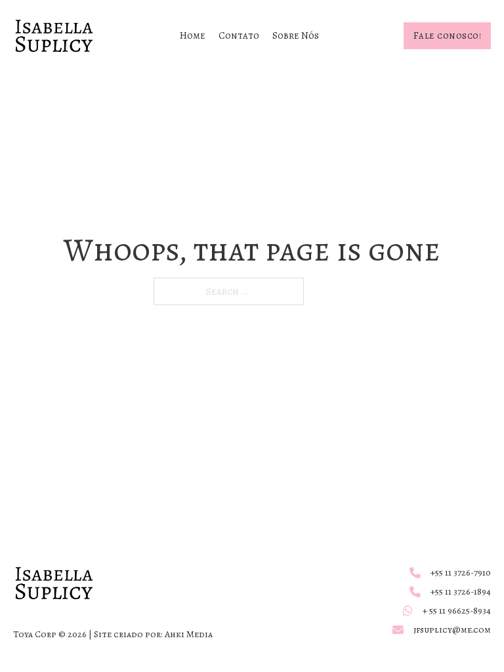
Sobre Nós (295, 35)
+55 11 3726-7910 (460, 572)
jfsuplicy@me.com (452, 629)
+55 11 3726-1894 (460, 591)
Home (192, 35)
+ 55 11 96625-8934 (457, 610)
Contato (239, 35)
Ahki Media (189, 634)
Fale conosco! (447, 35)
